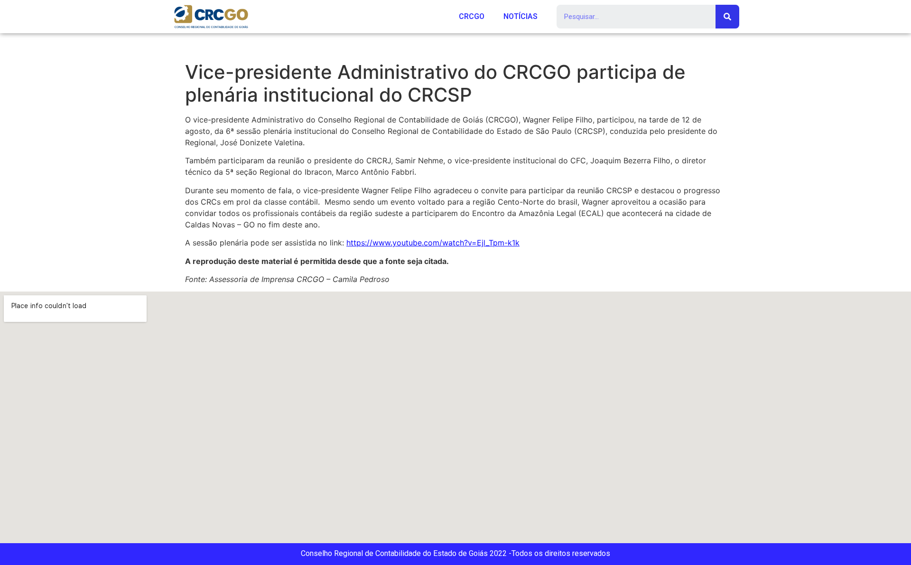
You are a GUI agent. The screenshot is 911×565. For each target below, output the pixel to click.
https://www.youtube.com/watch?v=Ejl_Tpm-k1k (433, 242)
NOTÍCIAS (520, 16)
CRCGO (471, 16)
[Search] (727, 16)
